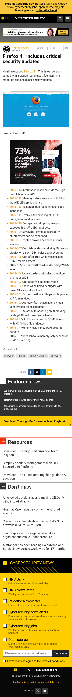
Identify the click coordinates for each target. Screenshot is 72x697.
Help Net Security (20, 47)
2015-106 (16, 256)
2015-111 (16, 215)
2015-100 (16, 302)
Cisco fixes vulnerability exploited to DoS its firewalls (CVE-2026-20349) (33, 523)
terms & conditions (53, 661)
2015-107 (16, 248)
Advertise (54, 682)
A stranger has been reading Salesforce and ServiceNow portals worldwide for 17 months (34, 547)
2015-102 (16, 286)
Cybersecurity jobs (22, 626)
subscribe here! (46, 10)
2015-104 (16, 273)
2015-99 (15, 311)
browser (9, 355)
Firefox (22, 355)
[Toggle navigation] (68, 19)
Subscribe (60, 653)
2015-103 (16, 281)
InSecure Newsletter (24, 601)
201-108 (15, 240)
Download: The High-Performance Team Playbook (34, 421)
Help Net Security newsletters (25, 3)
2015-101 (16, 294)
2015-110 (16, 223)
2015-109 (16, 231)
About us (43, 682)
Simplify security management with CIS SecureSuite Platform (30, 465)
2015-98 (15, 319)
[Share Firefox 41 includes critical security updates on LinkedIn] (60, 48)
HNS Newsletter (21, 590)
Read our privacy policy (24, 682)
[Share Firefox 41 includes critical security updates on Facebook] (48, 48)
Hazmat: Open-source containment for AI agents (28, 400)
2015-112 (16, 206)
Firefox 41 (30, 71)
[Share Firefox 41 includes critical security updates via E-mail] (66, 48)
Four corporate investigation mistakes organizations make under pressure (29, 535)
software (56, 355)
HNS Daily (16, 579)
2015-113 (16, 198)
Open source (18, 640)
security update (38, 355)
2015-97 (15, 327)
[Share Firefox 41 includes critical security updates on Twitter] (54, 48)
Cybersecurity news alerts (28, 612)
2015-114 (16, 190)
